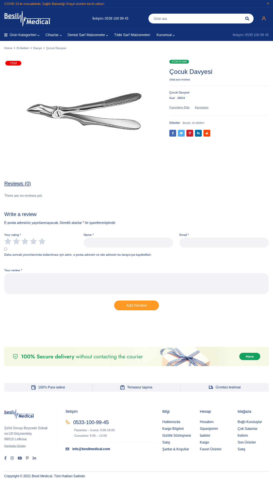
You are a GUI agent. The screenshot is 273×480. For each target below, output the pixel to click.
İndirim (243, 435)
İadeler (205, 435)
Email (184, 234)
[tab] (17, 183)
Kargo (204, 442)
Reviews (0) (17, 183)
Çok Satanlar (247, 428)
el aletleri (198, 122)
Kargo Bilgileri (173, 428)
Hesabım (206, 422)
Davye (37, 48)
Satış (166, 442)
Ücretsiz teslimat (228, 387)
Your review (13, 270)
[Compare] (202, 107)
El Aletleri (23, 48)
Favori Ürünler (211, 449)
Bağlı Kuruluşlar (250, 422)
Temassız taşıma (139, 387)
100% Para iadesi (51, 387)
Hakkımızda (171, 422)
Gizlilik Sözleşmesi (176, 435)
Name (89, 234)
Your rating (12, 234)
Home (8, 48)
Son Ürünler (247, 442)
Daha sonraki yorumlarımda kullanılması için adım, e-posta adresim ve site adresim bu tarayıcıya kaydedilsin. (78, 254)
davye (186, 122)
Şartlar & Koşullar (175, 449)
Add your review (179, 79)
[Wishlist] (179, 107)
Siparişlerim (209, 428)
